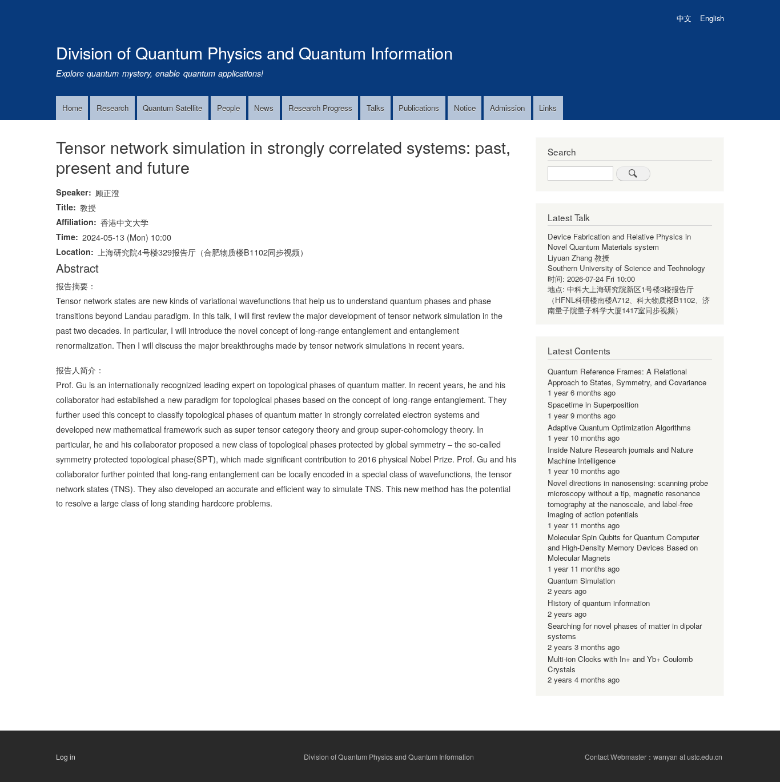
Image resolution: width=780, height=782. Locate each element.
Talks (375, 107)
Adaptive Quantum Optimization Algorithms (619, 427)
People (228, 107)
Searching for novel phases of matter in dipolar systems (625, 630)
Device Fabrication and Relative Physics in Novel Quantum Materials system (619, 241)
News (264, 107)
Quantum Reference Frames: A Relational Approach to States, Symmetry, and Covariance (627, 376)
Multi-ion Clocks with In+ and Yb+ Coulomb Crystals (620, 664)
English (712, 18)
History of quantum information (599, 602)
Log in (65, 757)
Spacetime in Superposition (593, 404)
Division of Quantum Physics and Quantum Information (254, 52)
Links (548, 107)
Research (112, 107)
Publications (419, 107)
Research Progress (320, 107)
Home (72, 107)
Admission (507, 107)
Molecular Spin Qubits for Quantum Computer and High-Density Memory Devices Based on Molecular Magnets (623, 548)
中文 (684, 18)
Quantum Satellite (172, 107)
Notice (465, 107)
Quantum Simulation (581, 580)
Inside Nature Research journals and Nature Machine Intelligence (620, 454)
